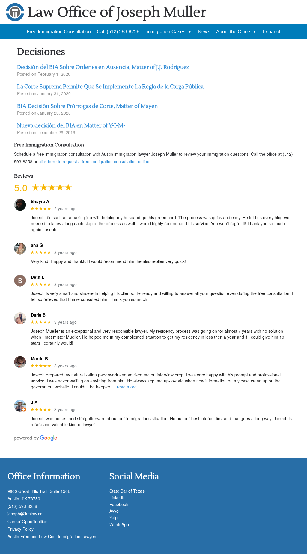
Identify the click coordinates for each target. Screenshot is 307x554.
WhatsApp (119, 524)
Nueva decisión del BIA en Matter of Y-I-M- (71, 125)
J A (34, 402)
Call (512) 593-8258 (118, 31)
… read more (124, 387)
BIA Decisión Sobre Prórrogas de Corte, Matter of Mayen (87, 106)
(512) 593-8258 (22, 506)
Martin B (39, 358)
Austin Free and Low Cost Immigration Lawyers (52, 536)
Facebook (118, 504)
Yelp (113, 517)
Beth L (37, 277)
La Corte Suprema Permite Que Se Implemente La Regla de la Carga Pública (110, 86)
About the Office (233, 31)
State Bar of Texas (127, 491)
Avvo (114, 511)
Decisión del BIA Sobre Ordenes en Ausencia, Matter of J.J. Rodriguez (103, 67)
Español (271, 31)
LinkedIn (117, 497)
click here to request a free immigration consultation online (94, 161)
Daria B (38, 314)
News (204, 31)
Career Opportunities (27, 521)
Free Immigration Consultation (59, 31)
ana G (37, 245)
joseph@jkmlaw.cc (24, 514)
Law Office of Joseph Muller (117, 12)
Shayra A (40, 201)
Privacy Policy (20, 529)
